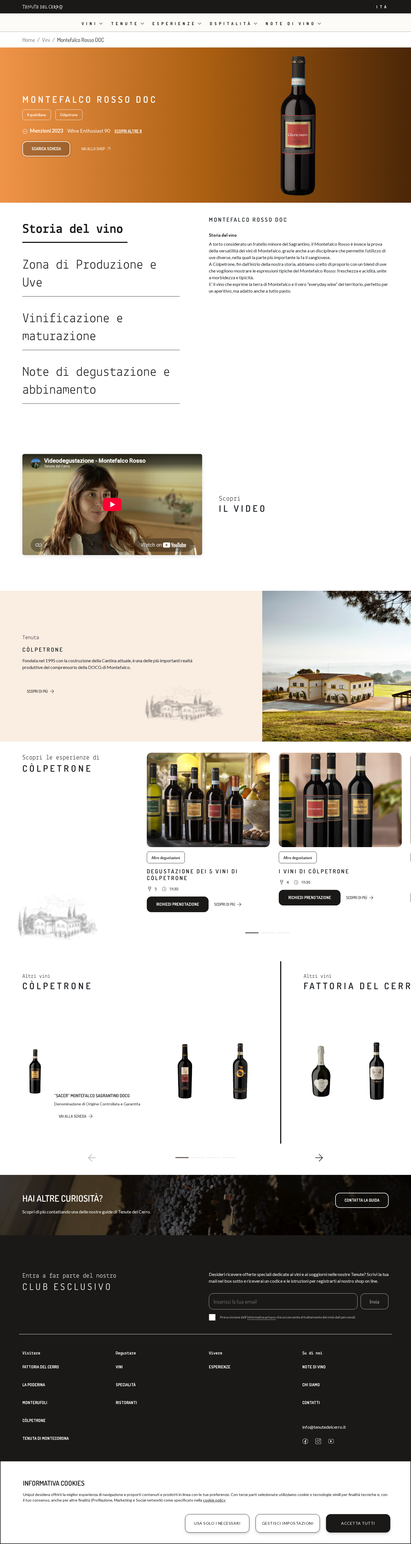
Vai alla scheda (72, 1116)
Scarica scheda (46, 148)
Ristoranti (126, 1402)
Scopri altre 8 (128, 131)
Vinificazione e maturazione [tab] (72, 327)
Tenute (125, 23)
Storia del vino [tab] (72, 229)
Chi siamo (311, 1384)
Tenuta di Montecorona (45, 1438)
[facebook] (305, 1441)
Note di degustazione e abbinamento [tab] (96, 381)
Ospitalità (231, 23)
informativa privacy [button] (261, 1317)
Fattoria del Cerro (40, 1366)
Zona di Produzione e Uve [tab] (89, 274)
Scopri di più (37, 691)
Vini (90, 23)
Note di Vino (314, 1366)
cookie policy (214, 1500)
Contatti (311, 1402)
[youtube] (331, 1441)
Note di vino (291, 23)
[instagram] (318, 1441)
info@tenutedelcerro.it (324, 1427)
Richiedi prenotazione (177, 904)
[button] (252, 932)
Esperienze (174, 23)
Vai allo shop (93, 148)
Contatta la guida (361, 1200)
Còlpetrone (34, 1420)
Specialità (126, 1384)
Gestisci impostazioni (288, 1523)
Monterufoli (34, 1402)
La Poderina (33, 1384)
